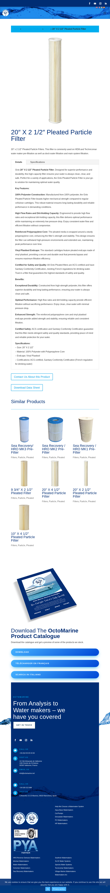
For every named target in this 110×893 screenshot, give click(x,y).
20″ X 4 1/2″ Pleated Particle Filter (54, 493)
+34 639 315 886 (25, 788)
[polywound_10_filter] (55, 125)
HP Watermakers (61, 823)
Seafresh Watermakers (63, 858)
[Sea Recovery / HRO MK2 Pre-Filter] (55, 429)
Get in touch (24, 725)
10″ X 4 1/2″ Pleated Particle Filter (23, 537)
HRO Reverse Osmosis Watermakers (26, 858)
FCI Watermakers (61, 820)
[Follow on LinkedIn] (106, 3)
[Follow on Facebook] (89, 3)
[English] (97, 7)
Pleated (30, 457)
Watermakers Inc (61, 875)
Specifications (37, 162)
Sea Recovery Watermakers (23, 871)
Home (16, 29)
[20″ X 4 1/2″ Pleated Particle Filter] (55, 473)
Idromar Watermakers (21, 861)
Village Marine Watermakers (65, 871)
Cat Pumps (59, 813)
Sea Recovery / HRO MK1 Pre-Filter (84, 449)
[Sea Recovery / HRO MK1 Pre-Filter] (86, 429)
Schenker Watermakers (21, 868)
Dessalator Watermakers (64, 817)
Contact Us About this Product (32, 376)
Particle (21, 457)
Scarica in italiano (28, 674)
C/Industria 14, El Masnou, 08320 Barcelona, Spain (38, 796)
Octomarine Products (32, 29)
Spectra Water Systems (63, 865)
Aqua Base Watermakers (64, 810)
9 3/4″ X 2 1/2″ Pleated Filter (22, 491)
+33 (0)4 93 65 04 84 (27, 753)
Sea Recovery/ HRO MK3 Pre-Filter (22, 449)
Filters (47, 29)
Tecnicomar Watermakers (64, 868)
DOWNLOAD (22, 652)
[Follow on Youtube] (95, 3)
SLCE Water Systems (63, 861)
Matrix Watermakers (20, 865)
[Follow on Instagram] (100, 3)
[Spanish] (104, 7)
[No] (106, 886)
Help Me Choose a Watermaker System (69, 806)
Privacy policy (59, 889)
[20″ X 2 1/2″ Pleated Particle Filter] (86, 473)
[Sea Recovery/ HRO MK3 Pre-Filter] (24, 429)
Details (18, 162)
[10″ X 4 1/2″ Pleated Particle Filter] (24, 517)
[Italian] (101, 7)
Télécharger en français (32, 663)
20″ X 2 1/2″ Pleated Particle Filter (85, 493)
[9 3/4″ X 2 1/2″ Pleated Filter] (24, 473)
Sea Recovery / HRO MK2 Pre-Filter (53, 449)
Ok (48, 889)
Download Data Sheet (27, 387)
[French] (99, 7)
